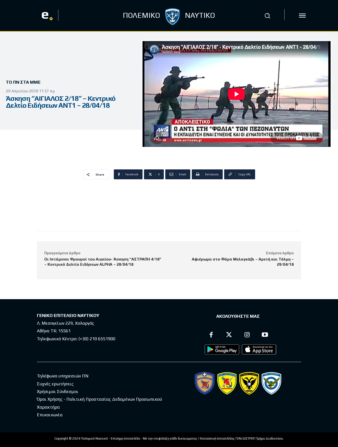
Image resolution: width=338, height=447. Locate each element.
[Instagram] (247, 335)
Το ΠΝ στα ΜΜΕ (23, 82)
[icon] (302, 16)
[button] (267, 15)
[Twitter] (229, 335)
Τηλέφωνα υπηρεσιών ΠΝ (63, 375)
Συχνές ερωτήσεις (55, 383)
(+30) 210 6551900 (96, 338)
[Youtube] (265, 335)
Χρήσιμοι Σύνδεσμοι (57, 391)
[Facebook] (211, 335)
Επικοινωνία (50, 414)
